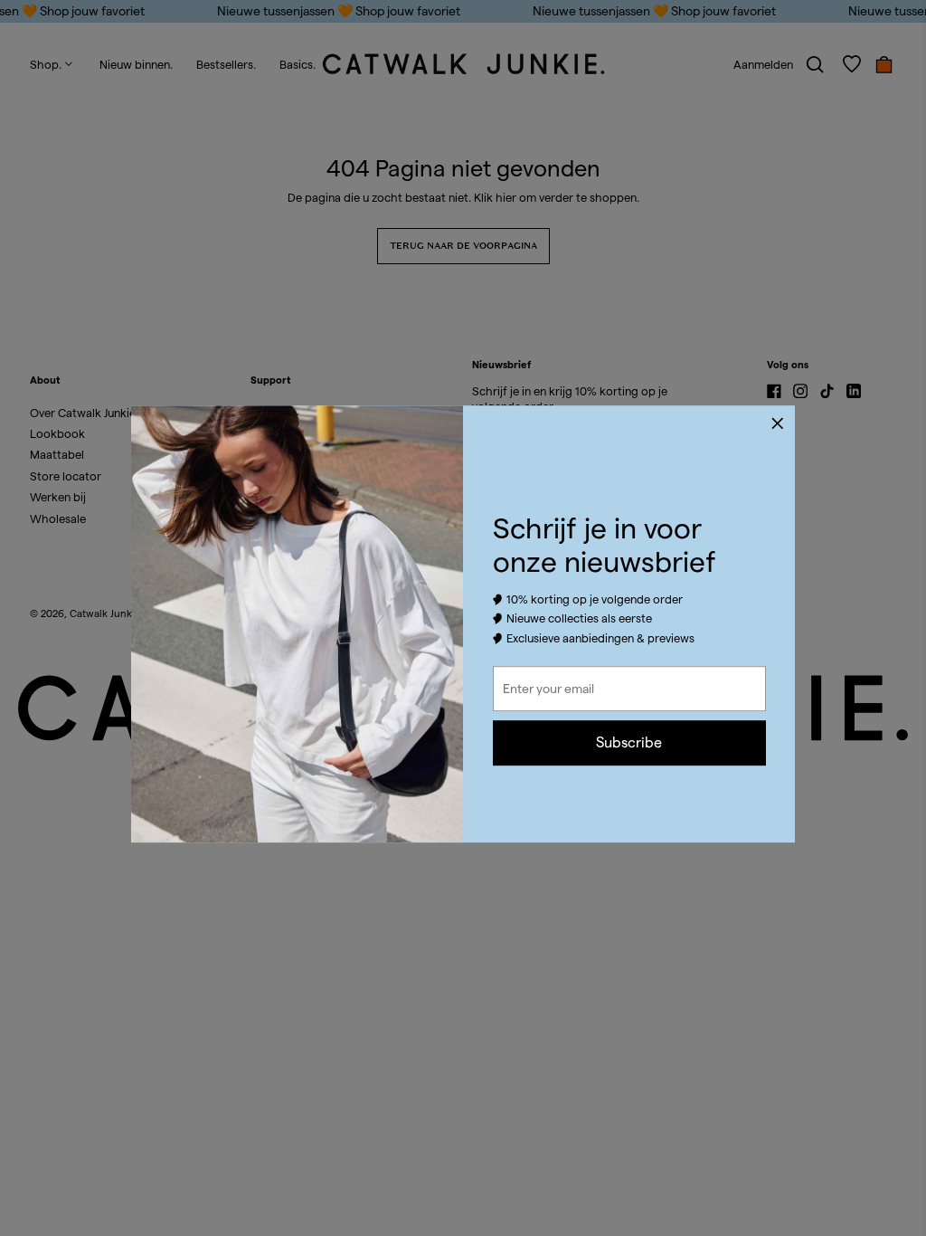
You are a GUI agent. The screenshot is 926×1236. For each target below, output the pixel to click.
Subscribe (629, 742)
